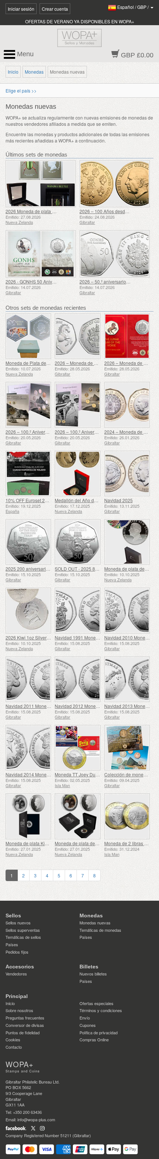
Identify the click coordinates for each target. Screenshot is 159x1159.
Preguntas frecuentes (25, 1018)
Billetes (89, 967)
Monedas (34, 71)
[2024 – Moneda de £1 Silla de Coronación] (127, 404)
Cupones (88, 1025)
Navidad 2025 (118, 500)
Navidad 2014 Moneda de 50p (36, 774)
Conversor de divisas (25, 1025)
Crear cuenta (55, 9)
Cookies (13, 1039)
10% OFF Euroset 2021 (29, 500)
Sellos (13, 915)
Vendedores (16, 974)
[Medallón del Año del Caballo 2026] (77, 473)
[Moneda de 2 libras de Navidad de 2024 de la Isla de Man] (127, 816)
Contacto (14, 1047)
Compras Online (94, 1039)
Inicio (13, 71)
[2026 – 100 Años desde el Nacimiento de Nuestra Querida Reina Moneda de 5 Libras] (115, 184)
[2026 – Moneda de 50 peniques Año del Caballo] (77, 336)
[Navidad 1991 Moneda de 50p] (77, 610)
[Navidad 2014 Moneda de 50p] (28, 747)
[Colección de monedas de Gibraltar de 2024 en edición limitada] (127, 747)
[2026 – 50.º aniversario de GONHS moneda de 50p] (115, 254)
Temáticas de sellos (23, 937)
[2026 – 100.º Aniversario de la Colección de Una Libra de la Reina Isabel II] (77, 404)
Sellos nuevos (18, 922)
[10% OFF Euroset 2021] (28, 473)
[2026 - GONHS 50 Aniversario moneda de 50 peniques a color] (41, 254)
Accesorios (20, 967)
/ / (133, 7)
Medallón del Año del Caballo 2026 (90, 500)
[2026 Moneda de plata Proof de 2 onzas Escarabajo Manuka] (41, 184)
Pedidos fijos (17, 952)
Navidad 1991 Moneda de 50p (85, 637)
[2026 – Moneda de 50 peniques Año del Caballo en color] (127, 336)
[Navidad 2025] (127, 473)
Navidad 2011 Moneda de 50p (36, 706)
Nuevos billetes (93, 974)
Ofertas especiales (97, 1003)
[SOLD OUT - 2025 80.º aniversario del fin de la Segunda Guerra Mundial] (77, 542)
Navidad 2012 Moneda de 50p (85, 706)
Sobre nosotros (19, 1010)
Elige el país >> (21, 90)
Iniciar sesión (21, 9)
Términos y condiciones (101, 1010)
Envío (85, 1018)
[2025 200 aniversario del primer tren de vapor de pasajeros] (28, 542)
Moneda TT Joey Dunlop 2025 (85, 774)
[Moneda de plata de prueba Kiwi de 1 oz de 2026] (127, 542)
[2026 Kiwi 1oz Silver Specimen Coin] (28, 610)
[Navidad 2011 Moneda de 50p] (28, 679)
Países (12, 944)
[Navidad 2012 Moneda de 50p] (77, 679)
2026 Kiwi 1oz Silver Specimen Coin (42, 637)
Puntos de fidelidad (23, 1032)
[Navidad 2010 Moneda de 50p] (127, 610)
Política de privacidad (99, 1032)
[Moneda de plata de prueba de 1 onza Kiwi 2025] (77, 816)
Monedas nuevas (95, 922)
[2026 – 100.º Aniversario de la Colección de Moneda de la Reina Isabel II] (28, 404)
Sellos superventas (23, 930)
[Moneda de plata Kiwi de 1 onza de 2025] (28, 816)
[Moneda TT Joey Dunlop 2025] (77, 747)
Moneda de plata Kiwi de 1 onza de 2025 (47, 843)
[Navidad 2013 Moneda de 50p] (127, 679)
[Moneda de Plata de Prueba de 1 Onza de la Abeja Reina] (28, 336)
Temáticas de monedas (100, 930)
